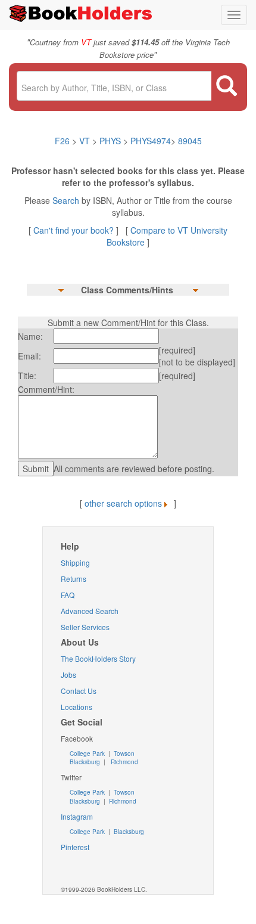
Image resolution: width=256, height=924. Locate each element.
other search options (123, 503)
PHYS (110, 141)
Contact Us (78, 691)
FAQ (67, 595)
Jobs (68, 674)
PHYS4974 (150, 141)
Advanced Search (89, 611)
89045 (190, 141)
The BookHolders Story (98, 658)
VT (85, 141)
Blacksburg (85, 762)
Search (67, 200)
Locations (76, 707)
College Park (88, 753)
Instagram (77, 816)
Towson (123, 753)
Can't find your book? (74, 230)
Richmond (123, 762)
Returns (73, 578)
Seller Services (85, 627)
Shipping (75, 562)
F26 (62, 141)
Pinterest (75, 847)
